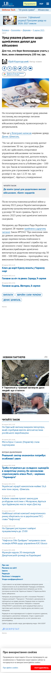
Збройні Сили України (29, 294)
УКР (41, 3)
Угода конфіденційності (12, 579)
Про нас (5, 565)
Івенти (5, 570)
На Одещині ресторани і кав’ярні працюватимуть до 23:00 (19, 530)
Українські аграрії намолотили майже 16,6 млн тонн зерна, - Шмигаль (24, 488)
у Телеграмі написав (21, 133)
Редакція (6, 573)
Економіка (15, 30)
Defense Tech (8, 9)
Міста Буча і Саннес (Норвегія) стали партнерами (20, 443)
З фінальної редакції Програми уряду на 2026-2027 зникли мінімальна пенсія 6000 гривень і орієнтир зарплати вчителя (32, 25)
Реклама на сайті (9, 568)
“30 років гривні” (26, 9)
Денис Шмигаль (12, 300)
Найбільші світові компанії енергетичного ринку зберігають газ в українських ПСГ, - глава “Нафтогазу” (23, 516)
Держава (27, 30)
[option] (25, 20)
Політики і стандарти (11, 576)
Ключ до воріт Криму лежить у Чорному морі (23, 269)
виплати (8, 294)
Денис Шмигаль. (10, 136)
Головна (5, 30)
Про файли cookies (10, 668)
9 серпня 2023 (38, 30)
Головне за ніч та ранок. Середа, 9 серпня (24, 278)
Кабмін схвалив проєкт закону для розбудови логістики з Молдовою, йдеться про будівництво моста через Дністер (24, 501)
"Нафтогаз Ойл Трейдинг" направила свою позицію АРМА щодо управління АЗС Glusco (24, 542)
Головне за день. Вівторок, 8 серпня (21, 285)
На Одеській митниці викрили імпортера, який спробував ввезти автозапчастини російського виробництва (23, 429)
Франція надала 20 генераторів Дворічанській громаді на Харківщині (21, 554)
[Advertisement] (25, 327)
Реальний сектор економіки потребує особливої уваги (23, 457)
